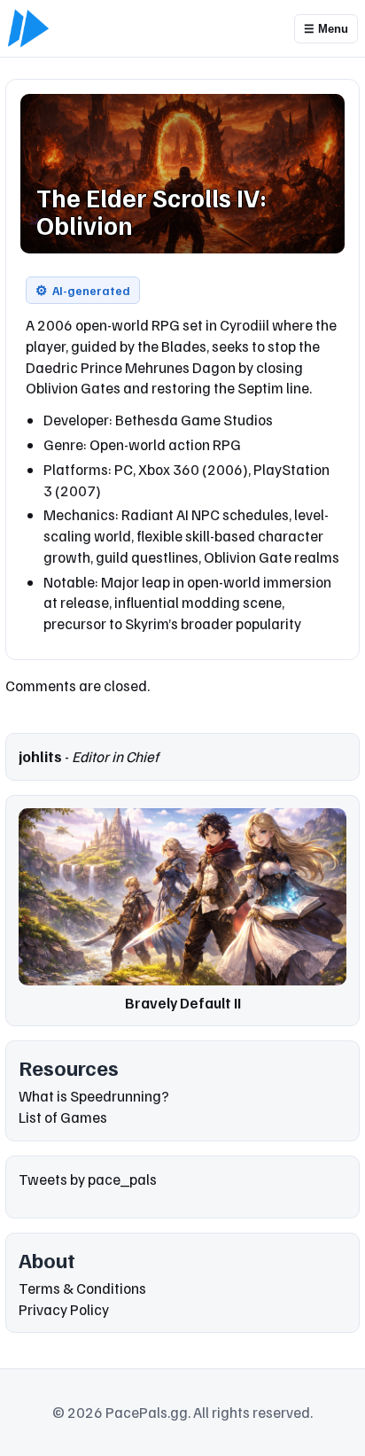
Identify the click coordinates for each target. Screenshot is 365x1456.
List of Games (63, 1117)
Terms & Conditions (82, 1288)
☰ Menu (326, 28)
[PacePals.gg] (28, 28)
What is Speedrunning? (94, 1095)
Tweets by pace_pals (88, 1179)
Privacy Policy (64, 1309)
